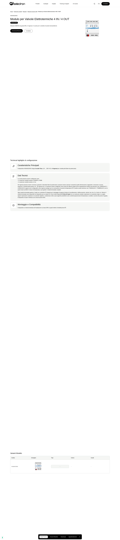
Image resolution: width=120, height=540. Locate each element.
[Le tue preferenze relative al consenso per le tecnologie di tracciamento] (2, 537)
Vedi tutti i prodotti (18, 11)
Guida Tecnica (43, 536)
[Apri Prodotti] (38, 3)
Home (11, 11)
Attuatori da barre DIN (32, 11)
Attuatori (25, 11)
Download (63, 536)
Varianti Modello (54, 536)
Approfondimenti (73, 536)
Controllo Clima (14, 22)
